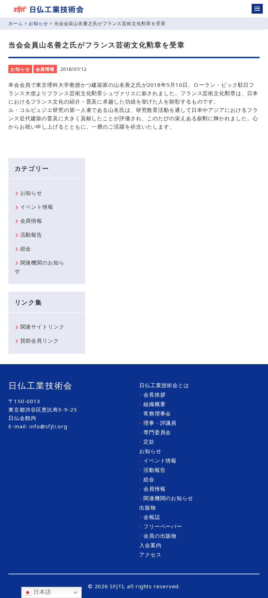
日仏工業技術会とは (164, 385)
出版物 (147, 507)
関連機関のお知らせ (40, 266)
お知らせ (38, 23)
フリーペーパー (160, 526)
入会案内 (150, 545)
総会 (25, 248)
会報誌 (149, 516)
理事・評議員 (158, 422)
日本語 (41, 592)
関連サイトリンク (42, 326)
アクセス (150, 554)
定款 (147, 441)
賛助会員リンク (39, 340)
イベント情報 (36, 206)
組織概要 (152, 403)
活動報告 (31, 234)
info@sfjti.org (48, 426)
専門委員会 (155, 432)
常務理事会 (155, 413)
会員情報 (45, 69)
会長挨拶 (152, 394)
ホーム (15, 23)
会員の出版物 (158, 535)
